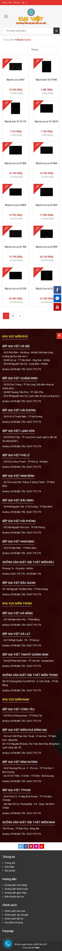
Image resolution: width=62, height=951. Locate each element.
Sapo (37, 948)
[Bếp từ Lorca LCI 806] (15, 150)
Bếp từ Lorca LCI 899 (46, 247)
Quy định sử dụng (14, 922)
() (26, 2)
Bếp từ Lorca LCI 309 (15, 288)
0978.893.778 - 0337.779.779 (26, 813)
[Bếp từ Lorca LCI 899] (46, 234)
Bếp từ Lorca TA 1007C (46, 121)
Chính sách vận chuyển (16, 915)
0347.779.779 (34, 369)
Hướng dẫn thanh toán (16, 889)
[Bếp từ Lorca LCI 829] (46, 192)
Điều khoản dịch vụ (14, 896)
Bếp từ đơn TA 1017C (15, 121)
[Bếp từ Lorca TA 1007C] (46, 108)
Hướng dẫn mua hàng (16, 885)
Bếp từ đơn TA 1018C (46, 79)
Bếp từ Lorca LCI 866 (46, 163)
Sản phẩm (10, 870)
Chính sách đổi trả (14, 918)
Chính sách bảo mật (15, 911)
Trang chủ (10, 863)
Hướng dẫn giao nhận (16, 892)
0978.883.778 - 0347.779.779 (26, 553)
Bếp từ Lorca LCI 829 (46, 205)
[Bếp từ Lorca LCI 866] (46, 150)
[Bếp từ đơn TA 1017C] (15, 108)
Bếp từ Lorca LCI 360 (46, 288)
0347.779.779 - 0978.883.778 (26, 574)
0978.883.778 (18, 369)
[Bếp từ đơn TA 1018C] (46, 67)
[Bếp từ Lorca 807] (15, 67)
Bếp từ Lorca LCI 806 (15, 163)
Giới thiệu (9, 867)
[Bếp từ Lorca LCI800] (15, 192)
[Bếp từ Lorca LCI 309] (15, 275)
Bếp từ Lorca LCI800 (15, 205)
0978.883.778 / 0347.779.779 (26, 721)
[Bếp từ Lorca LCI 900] (15, 234)
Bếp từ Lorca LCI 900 (15, 247)
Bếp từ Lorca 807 (15, 79)
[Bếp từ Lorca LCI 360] (46, 275)
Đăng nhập (7, 2)
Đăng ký (16, 2)
